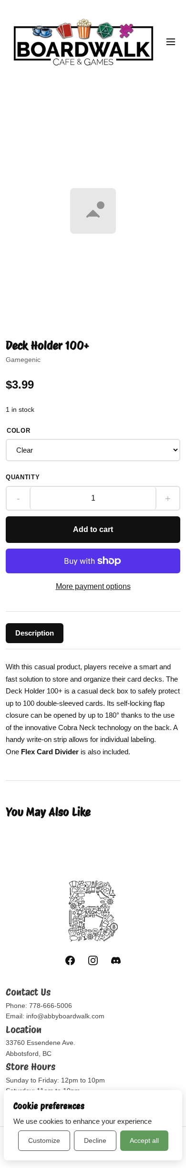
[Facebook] (70, 960)
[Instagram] (93, 960)
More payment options (93, 586)
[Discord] (115, 960)
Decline (95, 1140)
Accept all (144, 1140)
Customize (44, 1140)
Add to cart (93, 529)
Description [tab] (34, 633)
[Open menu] (170, 41)
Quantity (23, 477)
